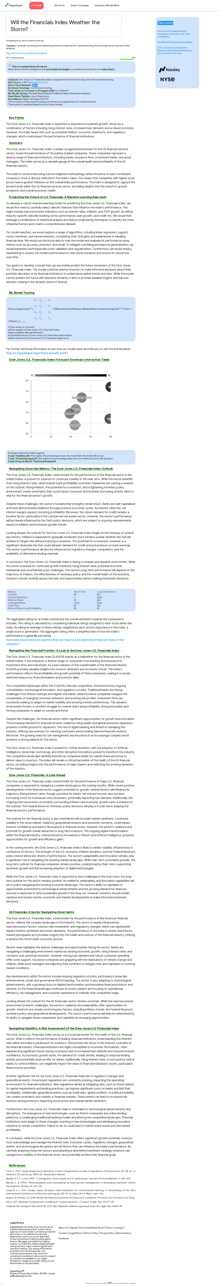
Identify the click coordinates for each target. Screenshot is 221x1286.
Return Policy (91, 1233)
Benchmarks (123, 1233)
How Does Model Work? (91, 1227)
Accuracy (22, 53)
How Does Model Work (107, 5)
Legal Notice (75, 1233)
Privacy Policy (107, 1233)
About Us (60, 5)
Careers (63, 1233)
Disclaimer (42, 53)
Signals (73, 1227)
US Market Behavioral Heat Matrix (175, 42)
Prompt (37, 5)
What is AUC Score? (37, 82)
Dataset (32, 53)
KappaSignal (15, 5)
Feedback (64, 1238)
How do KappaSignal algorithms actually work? (37, 353)
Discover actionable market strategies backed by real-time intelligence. (174, 34)
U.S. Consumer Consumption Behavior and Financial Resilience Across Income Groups (175, 50)
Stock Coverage (80, 5)
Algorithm (11, 53)
